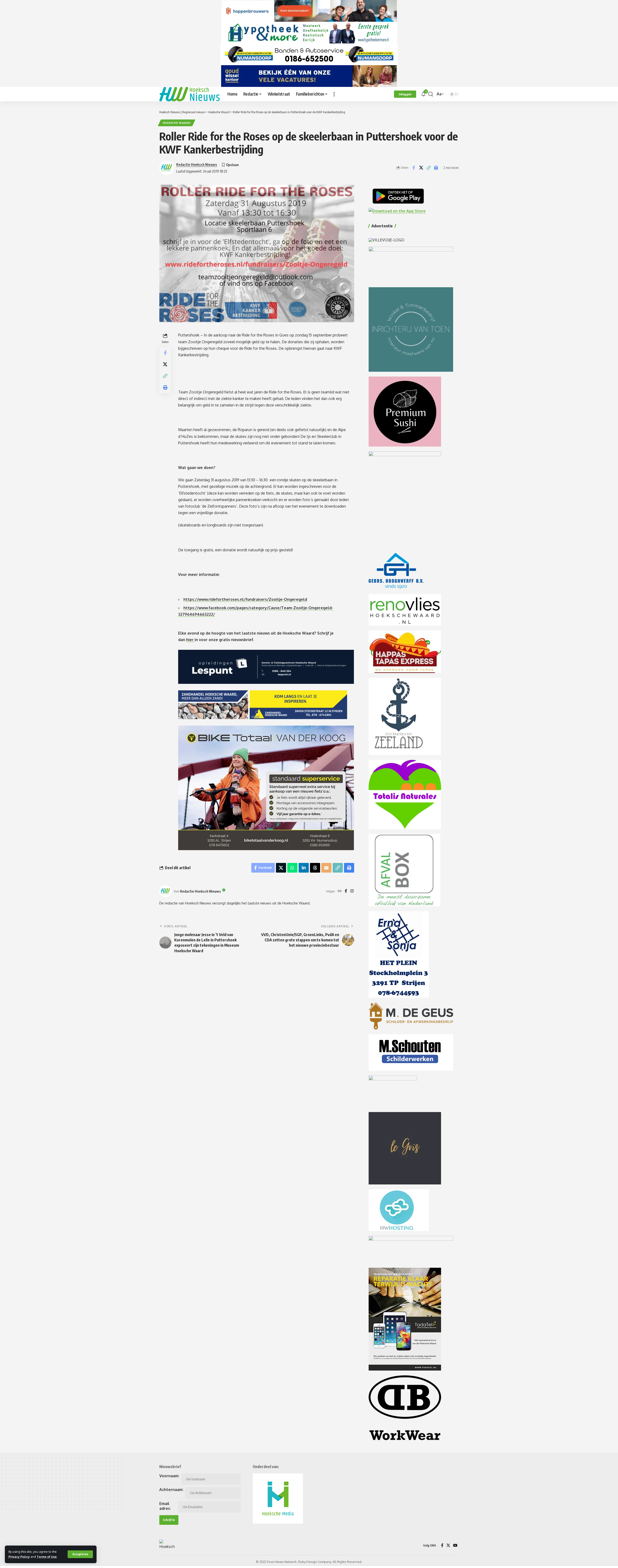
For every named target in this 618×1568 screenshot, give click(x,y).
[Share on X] (421, 168)
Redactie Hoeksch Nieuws (196, 164)
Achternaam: (171, 1489)
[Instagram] (352, 891)
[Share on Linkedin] (304, 868)
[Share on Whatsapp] (292, 868)
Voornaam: (169, 1475)
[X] (448, 1545)
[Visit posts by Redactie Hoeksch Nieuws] (165, 891)
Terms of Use (47, 1557)
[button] (80, 1554)
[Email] (326, 868)
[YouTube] (455, 1545)
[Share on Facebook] (413, 168)
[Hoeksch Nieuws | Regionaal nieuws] (189, 94)
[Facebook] (346, 891)
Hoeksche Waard (177, 123)
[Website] (339, 891)
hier (190, 639)
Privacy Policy (19, 1557)
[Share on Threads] (315, 868)
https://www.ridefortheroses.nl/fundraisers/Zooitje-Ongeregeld (245, 599)
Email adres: (165, 1506)
